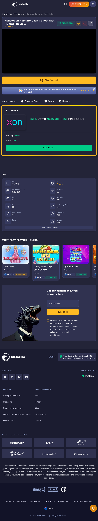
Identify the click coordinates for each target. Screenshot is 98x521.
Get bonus (49, 147)
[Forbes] (49, 442)
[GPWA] (53, 489)
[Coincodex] (81, 453)
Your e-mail (54, 303)
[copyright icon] (17, 453)
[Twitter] (12, 377)
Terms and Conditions (82, 501)
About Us (10, 501)
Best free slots (9, 420)
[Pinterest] (26, 377)
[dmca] (38, 489)
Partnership (35, 501)
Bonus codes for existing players (17, 414)
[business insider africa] (81, 442)
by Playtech (9, 26)
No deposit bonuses (12, 395)
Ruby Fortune (40, 414)
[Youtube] (5, 377)
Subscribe (63, 312)
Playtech (61, 184)
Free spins (7, 402)
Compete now (88, 90)
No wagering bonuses (12, 408)
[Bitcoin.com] (17, 442)
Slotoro (38, 420)
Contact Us (22, 501)
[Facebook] (19, 377)
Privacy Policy (63, 501)
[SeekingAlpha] (49, 453)
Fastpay (38, 402)
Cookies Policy (49, 501)
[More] (93, 508)
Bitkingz (38, 408)
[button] (12, 274)
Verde (37, 395)
